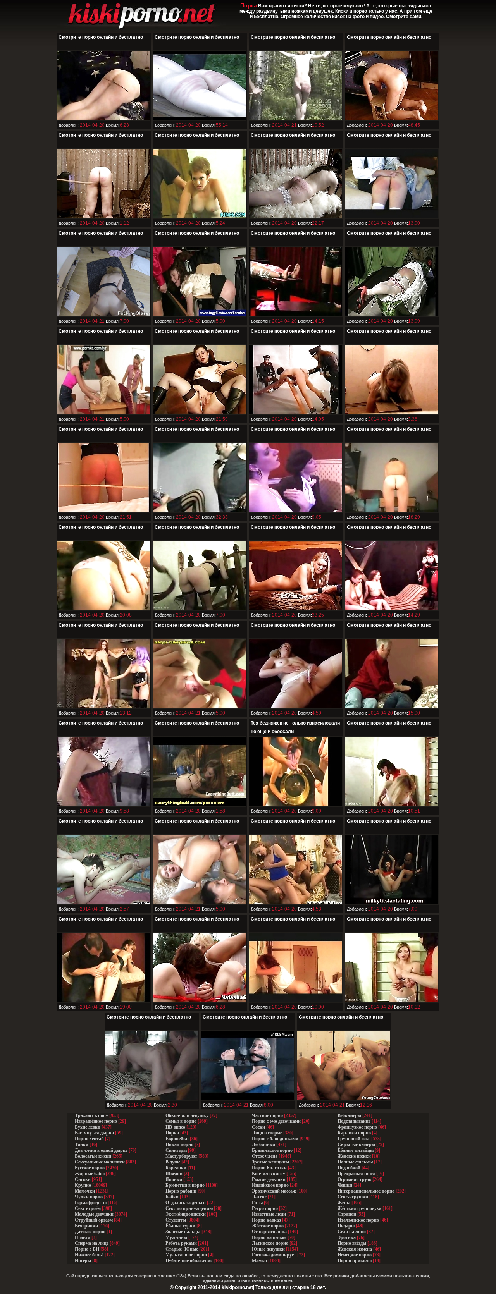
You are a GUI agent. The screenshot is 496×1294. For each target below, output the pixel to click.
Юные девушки (268, 1249)
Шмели (82, 1237)
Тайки (81, 1144)
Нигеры (83, 1260)
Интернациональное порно (366, 1191)
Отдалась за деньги (185, 1202)
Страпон (347, 1214)
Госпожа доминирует (274, 1255)
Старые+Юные (181, 1249)
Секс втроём (88, 1208)
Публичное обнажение (188, 1260)
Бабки (172, 1196)
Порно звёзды (352, 1243)
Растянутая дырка (94, 1133)
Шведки (174, 1173)
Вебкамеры (349, 1115)
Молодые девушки (94, 1214)
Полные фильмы (355, 1162)
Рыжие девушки (269, 1179)
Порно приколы (355, 1260)
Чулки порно (89, 1196)
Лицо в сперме (267, 1133)
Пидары (346, 1226)
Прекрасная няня (356, 1173)
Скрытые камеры (356, 1144)
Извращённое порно (96, 1121)
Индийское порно (270, 1185)
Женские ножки (354, 1156)
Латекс (259, 1196)
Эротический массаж (274, 1191)
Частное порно (267, 1115)
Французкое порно (357, 1127)
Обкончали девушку (186, 1115)
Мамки (259, 1260)
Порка (172, 1133)
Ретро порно (265, 1208)
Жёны (344, 1202)
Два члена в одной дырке (101, 1150)
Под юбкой (349, 1167)
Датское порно (90, 1231)
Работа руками (181, 1243)
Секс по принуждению (189, 1208)
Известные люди (269, 1214)
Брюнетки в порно (185, 1185)
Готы (257, 1202)
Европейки (177, 1138)
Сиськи (83, 1179)
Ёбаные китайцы (356, 1150)
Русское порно (90, 1167)
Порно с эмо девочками (276, 1121)
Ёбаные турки (180, 1226)
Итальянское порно (358, 1220)
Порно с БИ (87, 1249)
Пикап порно (179, 1144)
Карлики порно (354, 1133)
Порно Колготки (269, 1167)
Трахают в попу (91, 1115)
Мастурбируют (181, 1156)
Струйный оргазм (94, 1220)
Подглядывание (354, 1121)
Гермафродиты (91, 1202)
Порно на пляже (269, 1237)
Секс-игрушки (353, 1196)
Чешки (345, 1185)
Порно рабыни (180, 1191)
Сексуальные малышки (100, 1162)
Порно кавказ (266, 1220)
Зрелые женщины (270, 1162)
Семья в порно (180, 1121)
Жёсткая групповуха (360, 1208)
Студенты (175, 1220)
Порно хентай (89, 1138)
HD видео (175, 1127)
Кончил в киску (268, 1173)
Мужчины (176, 1237)
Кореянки (175, 1167)
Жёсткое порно (268, 1226)
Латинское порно (270, 1243)
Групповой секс (354, 1138)
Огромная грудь (354, 1179)
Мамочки (85, 1191)
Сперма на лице (91, 1243)
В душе (172, 1162)
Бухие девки (87, 1127)
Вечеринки (86, 1226)
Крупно (83, 1185)
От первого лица (269, 1231)
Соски (258, 1127)
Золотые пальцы (182, 1231)
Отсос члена (264, 1156)
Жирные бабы (90, 1173)
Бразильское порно (272, 1150)
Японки (173, 1179)
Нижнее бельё (89, 1255)
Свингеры (176, 1150)
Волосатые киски (93, 1156)
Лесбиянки (263, 1144)
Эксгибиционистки (185, 1214)
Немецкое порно (355, 1255)
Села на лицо (352, 1231)
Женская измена (355, 1249)
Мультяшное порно (186, 1255)
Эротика (347, 1237)
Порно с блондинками (275, 1138)
